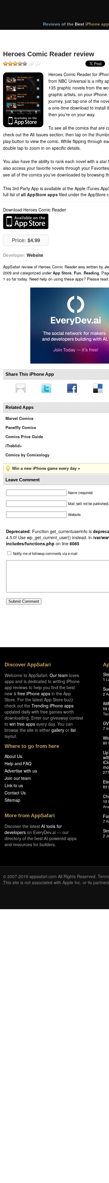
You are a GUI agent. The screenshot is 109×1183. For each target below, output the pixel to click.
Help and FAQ (18, 765)
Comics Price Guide (24, 438)
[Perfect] (24, 63)
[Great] (20, 63)
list (73, 732)
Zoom (31, 64)
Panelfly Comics (20, 429)
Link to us (14, 787)
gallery (57, 732)
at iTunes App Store (25, 221)
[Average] (15, 63)
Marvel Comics (19, 420)
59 (105, 710)
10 (105, 803)
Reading (91, 273)
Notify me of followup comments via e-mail (45, 555)
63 (105, 788)
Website (35, 255)
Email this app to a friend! (21, 389)
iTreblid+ (13, 447)
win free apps (22, 726)
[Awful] (5, 63)
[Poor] (10, 63)
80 (105, 744)
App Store (62, 273)
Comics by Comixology (27, 456)
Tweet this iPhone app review (47, 389)
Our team (59, 677)
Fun (77, 273)
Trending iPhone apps (52, 707)
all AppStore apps (39, 194)
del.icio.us (101, 389)
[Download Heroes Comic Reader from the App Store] (23, 99)
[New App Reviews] (20, 36)
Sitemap (12, 802)
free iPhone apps (34, 695)
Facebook (74, 389)
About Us (13, 758)
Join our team (18, 780)
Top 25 (51, 36)
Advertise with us (21, 772)
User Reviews (37, 64)
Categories (82, 36)
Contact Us (15, 794)
